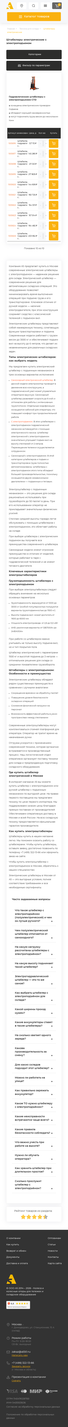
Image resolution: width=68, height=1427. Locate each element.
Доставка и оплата (17, 1263)
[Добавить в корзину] (53, 143)
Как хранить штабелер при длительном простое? (34, 1170)
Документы (12, 1257)
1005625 (12, 236)
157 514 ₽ (33, 215)
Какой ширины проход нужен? (34, 1011)
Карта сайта (55, 1263)
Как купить (12, 1245)
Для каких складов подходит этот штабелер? (34, 1066)
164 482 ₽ (32, 226)
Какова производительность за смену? (34, 1052)
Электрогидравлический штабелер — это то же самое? (34, 980)
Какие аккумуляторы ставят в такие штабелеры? (34, 1024)
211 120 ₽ (33, 164)
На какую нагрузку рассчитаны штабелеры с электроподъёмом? (34, 951)
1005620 (12, 184)
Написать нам (20, 1355)
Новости (53, 1251)
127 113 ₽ (32, 143)
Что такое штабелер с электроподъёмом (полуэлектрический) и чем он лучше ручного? (34, 916)
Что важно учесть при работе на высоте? (34, 1144)
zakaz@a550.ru (21, 1352)
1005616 (12, 143)
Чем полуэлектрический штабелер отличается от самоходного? (34, 934)
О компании (13, 1238)
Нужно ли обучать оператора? (34, 1157)
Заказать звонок (21, 1366)
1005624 (12, 226)
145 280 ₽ (32, 154)
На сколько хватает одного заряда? (34, 1037)
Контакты (53, 1257)
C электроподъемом (22, 422)
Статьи (52, 1245)
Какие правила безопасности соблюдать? (34, 1131)
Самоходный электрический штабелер (32, 380)
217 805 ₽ (32, 174)
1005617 (12, 154)
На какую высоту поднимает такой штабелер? (34, 965)
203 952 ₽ (32, 236)
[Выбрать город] (21, 5)
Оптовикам (54, 1238)
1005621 (12, 195)
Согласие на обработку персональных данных (33, 1407)
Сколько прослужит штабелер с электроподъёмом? (34, 1185)
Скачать (16, 1381)
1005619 (12, 174)
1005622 (12, 205)
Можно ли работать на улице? (34, 1079)
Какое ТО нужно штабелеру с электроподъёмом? (34, 1105)
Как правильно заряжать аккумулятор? (34, 1092)
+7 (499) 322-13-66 (23, 1363)
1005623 (12, 215)
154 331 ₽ (33, 205)
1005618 (12, 164)
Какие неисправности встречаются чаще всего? (34, 1118)
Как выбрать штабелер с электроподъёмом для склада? (34, 997)
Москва (17, 1324)
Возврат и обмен (16, 1251)
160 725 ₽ (33, 195)
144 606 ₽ (32, 184)
